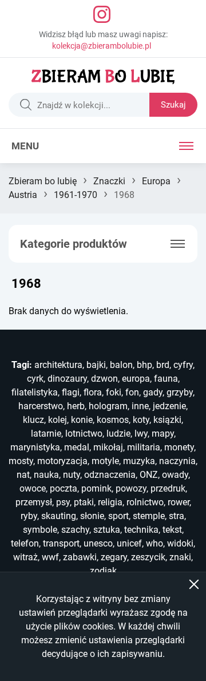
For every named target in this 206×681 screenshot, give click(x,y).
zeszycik (148, 557)
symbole (40, 529)
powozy (131, 488)
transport (61, 543)
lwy (141, 433)
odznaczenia (110, 474)
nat (23, 474)
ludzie (118, 433)
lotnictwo (83, 433)
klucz (33, 419)
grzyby (180, 392)
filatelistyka (34, 392)
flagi (71, 392)
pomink (96, 488)
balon (121, 364)
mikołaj (108, 447)
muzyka (139, 461)
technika (141, 529)
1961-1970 (75, 194)
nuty (71, 474)
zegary (114, 557)
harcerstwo (40, 406)
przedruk (167, 488)
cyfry (183, 364)
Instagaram (101, 14)
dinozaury (67, 378)
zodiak (103, 570)
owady (175, 474)
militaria (143, 447)
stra (176, 515)
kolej (57, 419)
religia (110, 502)
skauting (58, 515)
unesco (98, 543)
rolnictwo (145, 502)
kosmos (113, 419)
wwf (50, 557)
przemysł (33, 502)
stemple (149, 515)
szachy (75, 529)
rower (178, 502)
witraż (25, 557)
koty (141, 419)
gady (153, 392)
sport (118, 515)
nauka (46, 474)
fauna (166, 378)
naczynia (177, 461)
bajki (96, 364)
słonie (92, 515)
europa (136, 378)
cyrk (35, 378)
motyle (105, 461)
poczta (63, 488)
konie (82, 419)
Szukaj (173, 105)
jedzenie (169, 406)
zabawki (80, 557)
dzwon (104, 378)
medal (76, 447)
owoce (32, 488)
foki (113, 392)
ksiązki (167, 419)
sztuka (106, 529)
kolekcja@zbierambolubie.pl (101, 45)
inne (140, 406)
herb (76, 406)
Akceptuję (194, 584)
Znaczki (109, 181)
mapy (163, 433)
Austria (23, 194)
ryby (29, 515)
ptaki (84, 502)
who (154, 543)
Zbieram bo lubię (43, 181)
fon (132, 392)
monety (179, 447)
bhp (144, 364)
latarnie (46, 433)
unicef (129, 543)
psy (63, 502)
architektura (58, 364)
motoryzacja (62, 461)
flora (93, 392)
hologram (108, 406)
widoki (180, 543)
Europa (156, 181)
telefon (25, 543)
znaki (180, 557)
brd (162, 364)
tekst (172, 529)
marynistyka (35, 447)
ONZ (149, 474)
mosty (21, 461)
